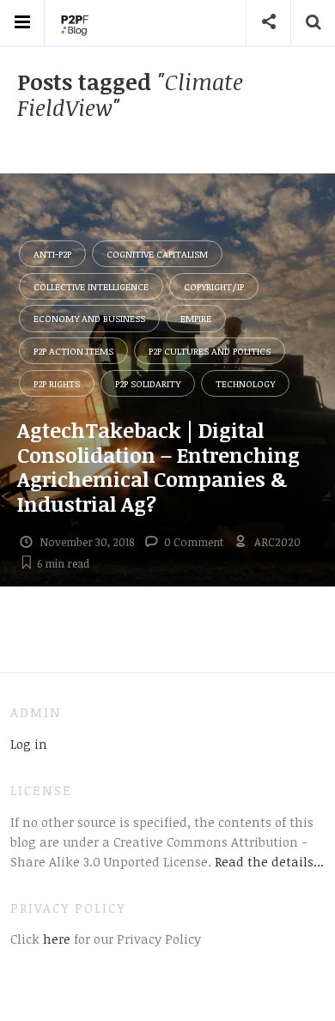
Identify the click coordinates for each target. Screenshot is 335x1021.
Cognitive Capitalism (157, 253)
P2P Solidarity (147, 383)
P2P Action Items (73, 350)
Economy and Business (89, 318)
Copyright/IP (214, 286)
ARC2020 (277, 542)
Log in (28, 743)
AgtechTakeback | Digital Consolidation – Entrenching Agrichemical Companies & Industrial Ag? (158, 467)
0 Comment (193, 542)
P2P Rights (57, 383)
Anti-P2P (52, 253)
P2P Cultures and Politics (210, 350)
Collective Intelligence (91, 286)
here (55, 938)
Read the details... (269, 861)
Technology (245, 383)
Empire (195, 318)
